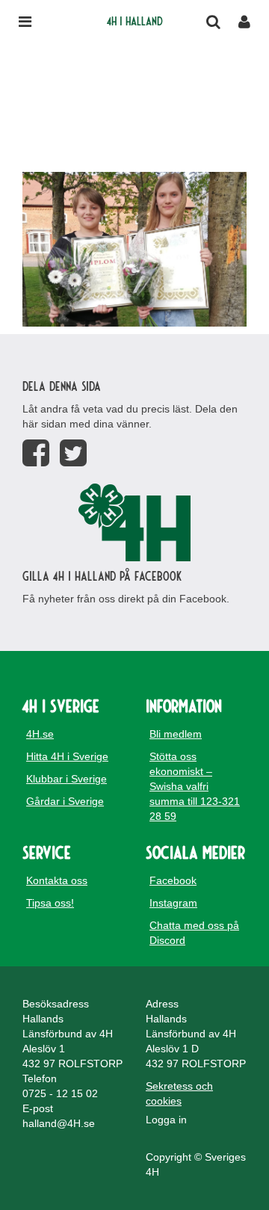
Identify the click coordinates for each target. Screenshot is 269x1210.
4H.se (40, 734)
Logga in (166, 1120)
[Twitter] (73, 453)
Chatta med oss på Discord (194, 932)
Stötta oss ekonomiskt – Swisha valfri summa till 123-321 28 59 (194, 786)
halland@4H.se (58, 1123)
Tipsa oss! (50, 903)
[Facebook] (35, 453)
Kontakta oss (56, 880)
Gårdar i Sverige (65, 801)
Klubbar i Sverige (66, 779)
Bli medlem (175, 734)
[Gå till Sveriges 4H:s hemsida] (134, 522)
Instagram (173, 903)
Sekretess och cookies (179, 1093)
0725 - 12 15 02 (60, 1093)
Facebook (173, 880)
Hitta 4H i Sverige (67, 756)
